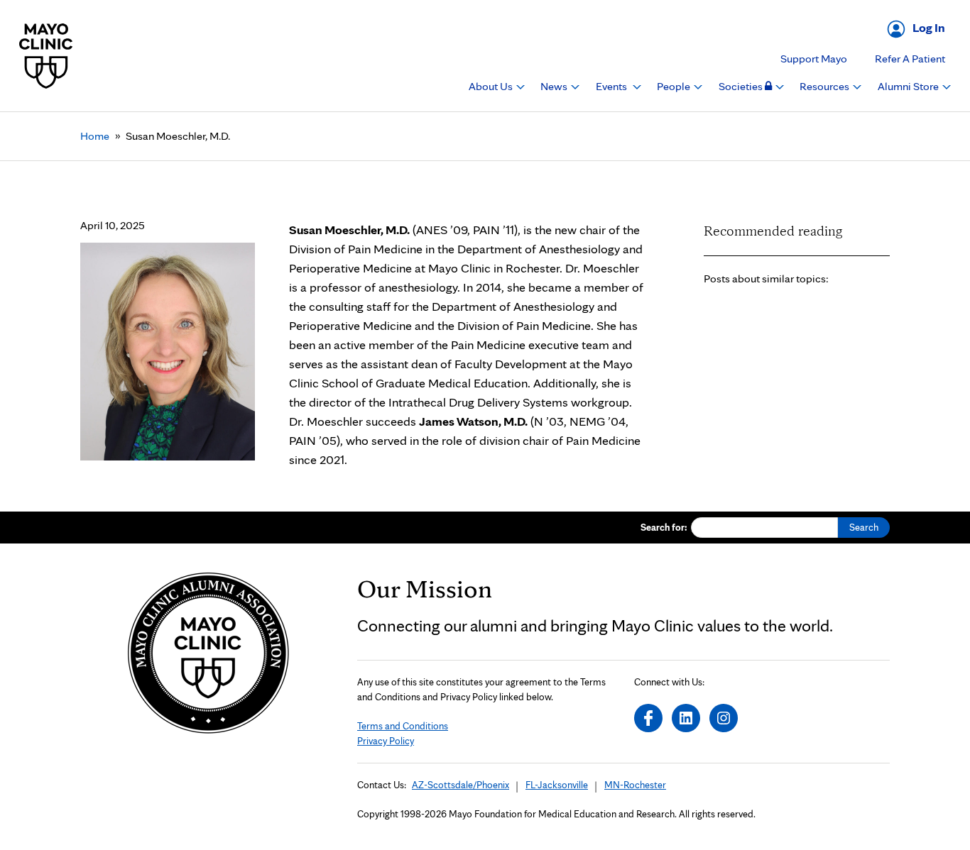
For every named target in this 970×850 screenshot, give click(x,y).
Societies (742, 86)
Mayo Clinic (46, 56)
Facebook (648, 718)
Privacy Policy (385, 740)
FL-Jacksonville (556, 784)
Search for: (664, 527)
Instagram (723, 718)
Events (612, 86)
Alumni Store (909, 86)
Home (94, 136)
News (555, 86)
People (674, 86)
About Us (492, 86)
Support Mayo (813, 58)
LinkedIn (686, 718)
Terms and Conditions (402, 726)
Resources (825, 86)
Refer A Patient (910, 58)
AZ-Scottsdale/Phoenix (460, 784)
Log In (928, 27)
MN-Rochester (635, 784)
